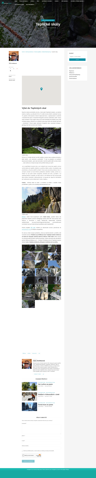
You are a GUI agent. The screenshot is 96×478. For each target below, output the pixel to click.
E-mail (23, 440)
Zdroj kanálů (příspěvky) (74, 74)
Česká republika (37, 51)
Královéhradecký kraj (48, 20)
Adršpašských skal (26, 229)
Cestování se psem (19, 4)
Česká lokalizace (73, 78)
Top (39, 353)
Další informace (30, 4)
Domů (23, 51)
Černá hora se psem (45, 405)
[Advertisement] (41, 65)
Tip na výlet (34, 353)
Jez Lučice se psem (45, 384)
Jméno (23, 435)
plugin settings (66, 469)
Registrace (71, 70)
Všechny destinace (29, 51)
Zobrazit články (37, 374)
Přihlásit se (71, 72)
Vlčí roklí (33, 227)
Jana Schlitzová (13, 63)
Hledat (77, 59)
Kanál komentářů (73, 76)
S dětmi (28, 353)
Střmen (23, 216)
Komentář (24, 423)
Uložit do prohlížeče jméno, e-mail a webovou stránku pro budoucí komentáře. (38, 450)
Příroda (24, 353)
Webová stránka (25, 445)
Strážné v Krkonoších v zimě (48, 394)
